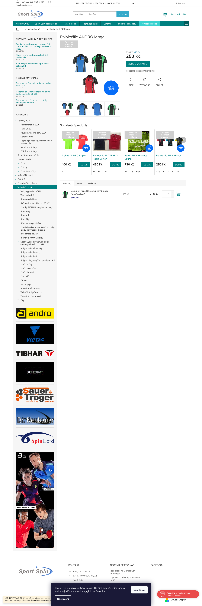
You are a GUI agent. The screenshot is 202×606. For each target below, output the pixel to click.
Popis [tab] (79, 183)
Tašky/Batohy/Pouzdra (31, 292)
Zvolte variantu (137, 64)
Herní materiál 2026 (29, 124)
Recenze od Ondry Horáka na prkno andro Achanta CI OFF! (33, 93)
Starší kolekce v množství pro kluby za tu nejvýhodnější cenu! (38, 228)
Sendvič (25, 276)
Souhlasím (139, 589)
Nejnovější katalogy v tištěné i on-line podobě (36, 142)
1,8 (131, 171)
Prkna (23, 163)
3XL (178, 171)
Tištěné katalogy (29, 151)
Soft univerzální (28, 268)
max (138, 171)
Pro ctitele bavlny (29, 233)
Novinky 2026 (23, 120)
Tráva (23, 280)
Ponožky (25, 219)
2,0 (126, 171)
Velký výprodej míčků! (30, 191)
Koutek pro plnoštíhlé (31, 223)
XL (63, 171)
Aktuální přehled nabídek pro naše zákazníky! (32, 65)
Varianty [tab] (67, 183)
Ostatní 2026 (26, 136)
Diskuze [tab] (92, 183)
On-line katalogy (29, 147)
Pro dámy (25, 211)
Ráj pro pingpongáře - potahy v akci (37, 260)
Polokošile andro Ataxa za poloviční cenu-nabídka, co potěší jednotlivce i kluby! (33, 46)
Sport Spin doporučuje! (28, 155)
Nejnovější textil (24, 175)
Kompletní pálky (28, 171)
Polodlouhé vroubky (30, 288)
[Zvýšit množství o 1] (172, 192)
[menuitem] (22, 23)
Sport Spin (78, 580)
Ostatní (21, 179)
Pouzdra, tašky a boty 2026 (33, 132)
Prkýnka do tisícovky (31, 252)
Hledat (123, 14)
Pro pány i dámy (29, 199)
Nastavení (63, 598)
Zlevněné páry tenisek (30, 296)
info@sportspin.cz (81, 571)
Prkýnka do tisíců (29, 256)
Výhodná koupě (24, 187)
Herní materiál (24, 159)
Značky (20, 300)
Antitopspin (26, 284)
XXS (158, 171)
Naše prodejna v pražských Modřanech (98, 3)
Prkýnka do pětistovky (31, 248)
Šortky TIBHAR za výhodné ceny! (37, 207)
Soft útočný (26, 264)
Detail (83, 164)
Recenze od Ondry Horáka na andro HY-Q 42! (33, 84)
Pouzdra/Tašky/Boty (27, 183)
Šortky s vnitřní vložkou (32, 237)
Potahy (23, 167)
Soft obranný (27, 272)
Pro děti (25, 215)
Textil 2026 (25, 128)
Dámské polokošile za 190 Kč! (35, 203)
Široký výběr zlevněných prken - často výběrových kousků (35, 243)
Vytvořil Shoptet (178, 599)
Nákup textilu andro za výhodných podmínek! (32, 56)
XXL (105, 171)
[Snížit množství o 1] (172, 196)
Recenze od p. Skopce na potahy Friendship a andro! (31, 101)
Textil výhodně (27, 195)
